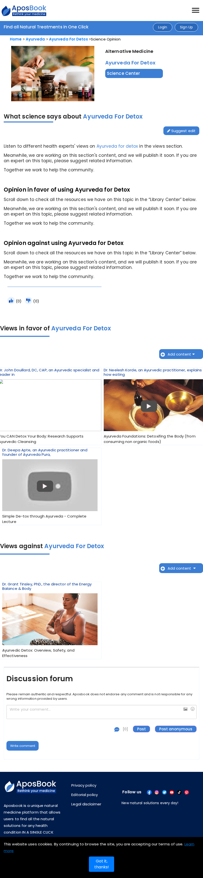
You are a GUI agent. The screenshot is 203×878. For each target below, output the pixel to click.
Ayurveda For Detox (68, 39)
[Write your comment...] (101, 712)
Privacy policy (83, 785)
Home (16, 39)
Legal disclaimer (86, 804)
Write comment (22, 745)
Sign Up (186, 27)
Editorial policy (84, 794)
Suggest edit (183, 130)
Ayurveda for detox (117, 146)
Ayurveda (35, 39)
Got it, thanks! (101, 864)
